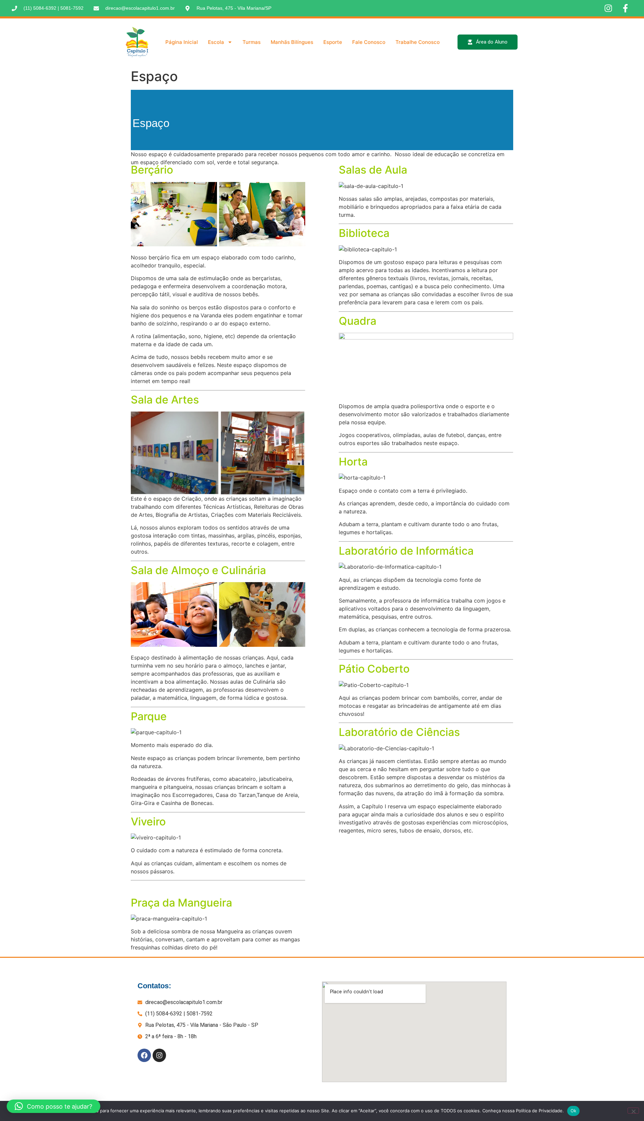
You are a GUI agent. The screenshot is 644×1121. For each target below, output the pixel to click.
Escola (216, 42)
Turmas (252, 42)
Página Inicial (181, 42)
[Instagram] (159, 1055)
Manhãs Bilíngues (292, 42)
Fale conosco (368, 42)
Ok (574, 1110)
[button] (53, 1106)
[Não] (633, 1111)
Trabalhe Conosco (417, 42)
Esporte (332, 42)
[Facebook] (144, 1055)
